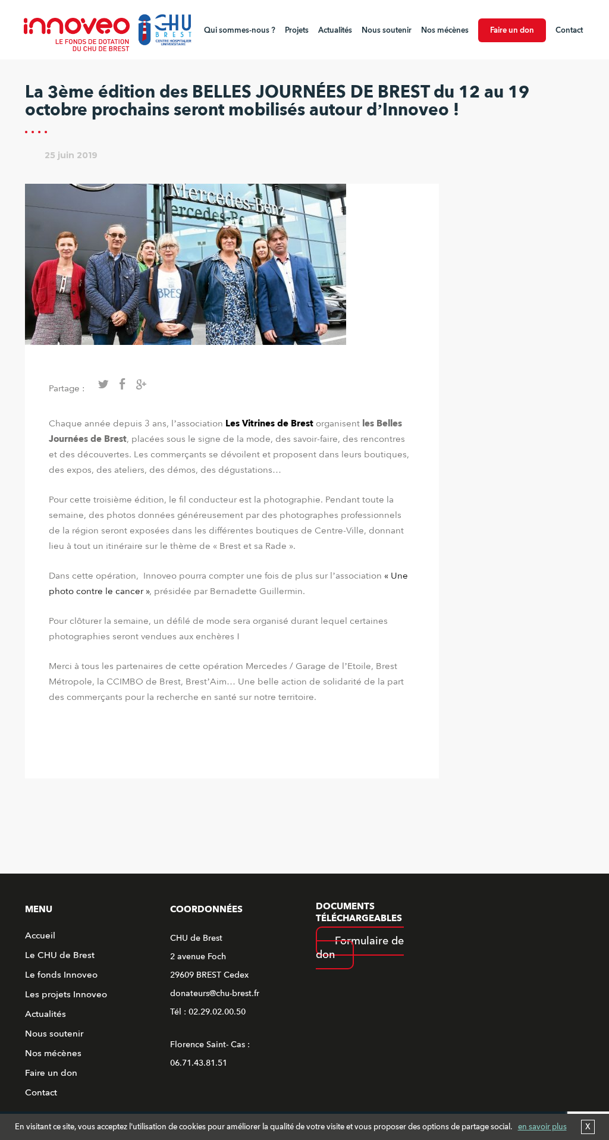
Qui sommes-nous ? (239, 30)
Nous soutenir (387, 30)
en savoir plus (542, 1127)
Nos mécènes (445, 30)
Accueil (40, 935)
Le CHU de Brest (60, 955)
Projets (297, 30)
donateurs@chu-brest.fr (214, 993)
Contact (569, 30)
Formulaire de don (360, 948)
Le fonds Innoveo (61, 975)
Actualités (335, 30)
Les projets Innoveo (66, 994)
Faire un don (512, 30)
